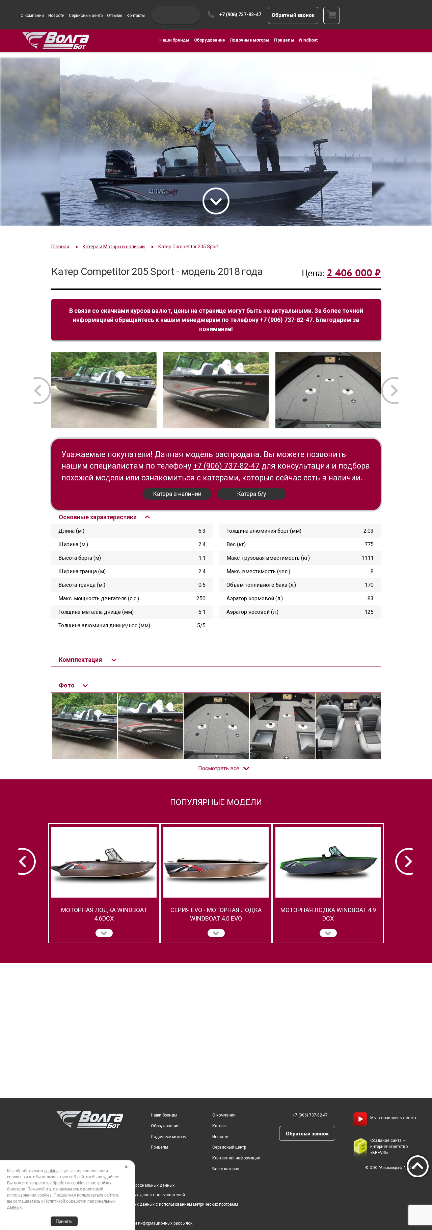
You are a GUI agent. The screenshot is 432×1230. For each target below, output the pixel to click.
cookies (51, 1171)
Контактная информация (236, 1158)
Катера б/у (251, 493)
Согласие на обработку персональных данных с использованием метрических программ (151, 1204)
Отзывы (114, 15)
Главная (60, 246)
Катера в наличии (177, 493)
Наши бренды (174, 40)
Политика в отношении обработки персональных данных (119, 1185)
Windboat (308, 40)
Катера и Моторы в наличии (114, 246)
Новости (56, 15)
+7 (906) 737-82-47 (240, 14)
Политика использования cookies (97, 1213)
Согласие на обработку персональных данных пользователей (125, 1195)
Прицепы (284, 40)
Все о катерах (225, 1168)
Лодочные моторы (249, 40)
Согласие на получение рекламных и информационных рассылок (128, 1223)
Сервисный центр (86, 15)
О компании (32, 15)
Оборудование (209, 40)
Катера (219, 1126)
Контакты (136, 15)
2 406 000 (354, 272)
